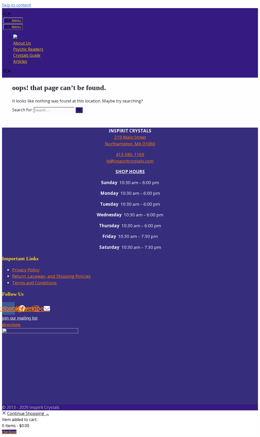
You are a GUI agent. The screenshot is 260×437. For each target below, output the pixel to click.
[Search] (79, 110)
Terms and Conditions (34, 283)
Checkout (9, 432)
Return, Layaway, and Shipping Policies (51, 276)
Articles (20, 61)
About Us (22, 43)
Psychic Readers (28, 49)
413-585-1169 (130, 154)
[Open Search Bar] (7, 14)
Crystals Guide (26, 55)
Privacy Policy (26, 270)
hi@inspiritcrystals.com (130, 161)
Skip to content (16, 5)
